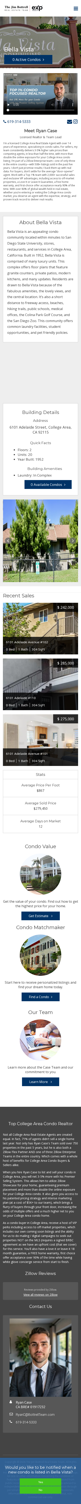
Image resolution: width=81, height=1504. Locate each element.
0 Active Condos (26, 59)
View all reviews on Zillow (40, 1295)
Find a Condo (39, 997)
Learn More (39, 1082)
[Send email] (69, 121)
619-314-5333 (18, 121)
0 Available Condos (46, 484)
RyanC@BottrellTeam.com (35, 1415)
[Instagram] (75, 121)
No (40, 1490)
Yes (40, 1482)
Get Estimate (39, 916)
